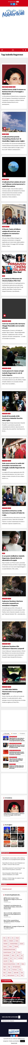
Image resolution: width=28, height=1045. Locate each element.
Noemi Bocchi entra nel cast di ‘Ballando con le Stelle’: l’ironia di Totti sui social (16, 746)
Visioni (9, 368)
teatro (22, 972)
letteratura (5, 958)
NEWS (10, 736)
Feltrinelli (16, 946)
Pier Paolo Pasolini (16, 966)
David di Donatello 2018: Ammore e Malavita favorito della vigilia (12, 418)
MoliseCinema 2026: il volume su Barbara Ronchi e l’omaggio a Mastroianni (14, 92)
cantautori (11, 940)
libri (11, 958)
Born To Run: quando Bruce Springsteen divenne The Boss (12, 921)
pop (9, 969)
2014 (4, 937)
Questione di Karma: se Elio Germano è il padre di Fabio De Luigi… (13, 513)
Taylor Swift (16, 972)
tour (4, 975)
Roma (4, 972)
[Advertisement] (14, 32)
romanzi (9, 972)
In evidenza (5, 368)
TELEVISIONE (14, 736)
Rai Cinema (14, 969)
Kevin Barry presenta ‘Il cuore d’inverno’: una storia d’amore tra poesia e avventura (16, 753)
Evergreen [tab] (14, 733)
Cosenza (5, 946)
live (15, 958)
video (22, 975)
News (7, 134)
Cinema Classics (7, 997)
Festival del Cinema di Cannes (9, 949)
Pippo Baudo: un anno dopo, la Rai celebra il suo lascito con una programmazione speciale (17, 739)
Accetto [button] (22, 1041)
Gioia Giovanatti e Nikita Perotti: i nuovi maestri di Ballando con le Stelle (16, 760)
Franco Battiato (6, 955)
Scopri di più (14, 1043)
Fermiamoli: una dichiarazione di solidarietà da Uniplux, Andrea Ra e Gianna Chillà (13, 907)
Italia (18, 955)
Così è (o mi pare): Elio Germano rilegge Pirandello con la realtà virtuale (13, 326)
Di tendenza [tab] (21, 733)
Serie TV (7, 226)
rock (20, 969)
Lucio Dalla (20, 958)
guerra (13, 955)
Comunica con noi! (6, 889)
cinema (16, 940)
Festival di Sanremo (7, 952)
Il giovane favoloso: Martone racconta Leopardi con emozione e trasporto (12, 603)
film (14, 952)
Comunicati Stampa (14, 943)
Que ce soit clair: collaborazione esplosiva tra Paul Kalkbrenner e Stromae (12, 914)
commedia (5, 943)
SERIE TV (19, 743)
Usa (18, 975)
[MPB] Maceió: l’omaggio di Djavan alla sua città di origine (14, 927)
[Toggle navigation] (13, 50)
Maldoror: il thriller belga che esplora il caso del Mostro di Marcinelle (16, 767)
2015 (9, 937)
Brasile (17, 937)
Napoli (4, 966)
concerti (21, 943)
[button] (23, 50)
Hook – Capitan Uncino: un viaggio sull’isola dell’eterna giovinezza (13, 1001)
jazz (22, 955)
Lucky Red (5, 961)
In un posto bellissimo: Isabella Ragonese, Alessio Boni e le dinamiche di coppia (13, 558)
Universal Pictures (11, 975)
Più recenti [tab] (6, 733)
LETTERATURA (15, 750)
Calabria (5, 940)
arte (13, 937)
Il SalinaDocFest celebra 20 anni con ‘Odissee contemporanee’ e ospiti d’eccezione (13, 184)
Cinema (4, 134)
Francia (19, 952)
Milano (11, 961)
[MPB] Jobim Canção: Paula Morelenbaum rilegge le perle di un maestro (13, 899)
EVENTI (13, 743)
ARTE (10, 743)
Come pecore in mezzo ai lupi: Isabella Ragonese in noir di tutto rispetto (13, 373)
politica (4, 969)
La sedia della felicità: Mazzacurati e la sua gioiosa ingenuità (12, 692)
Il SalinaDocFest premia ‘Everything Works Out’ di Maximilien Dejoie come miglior (13, 139)
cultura (10, 946)
